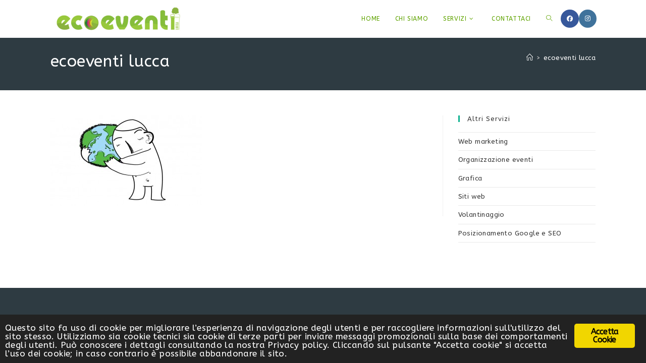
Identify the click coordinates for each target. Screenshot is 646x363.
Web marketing (483, 141)
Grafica (470, 178)
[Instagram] (588, 19)
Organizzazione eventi (495, 159)
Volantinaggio (481, 214)
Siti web (472, 196)
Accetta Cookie (604, 335)
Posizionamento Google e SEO (510, 233)
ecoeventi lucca (570, 58)
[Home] (529, 58)
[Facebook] (570, 19)
